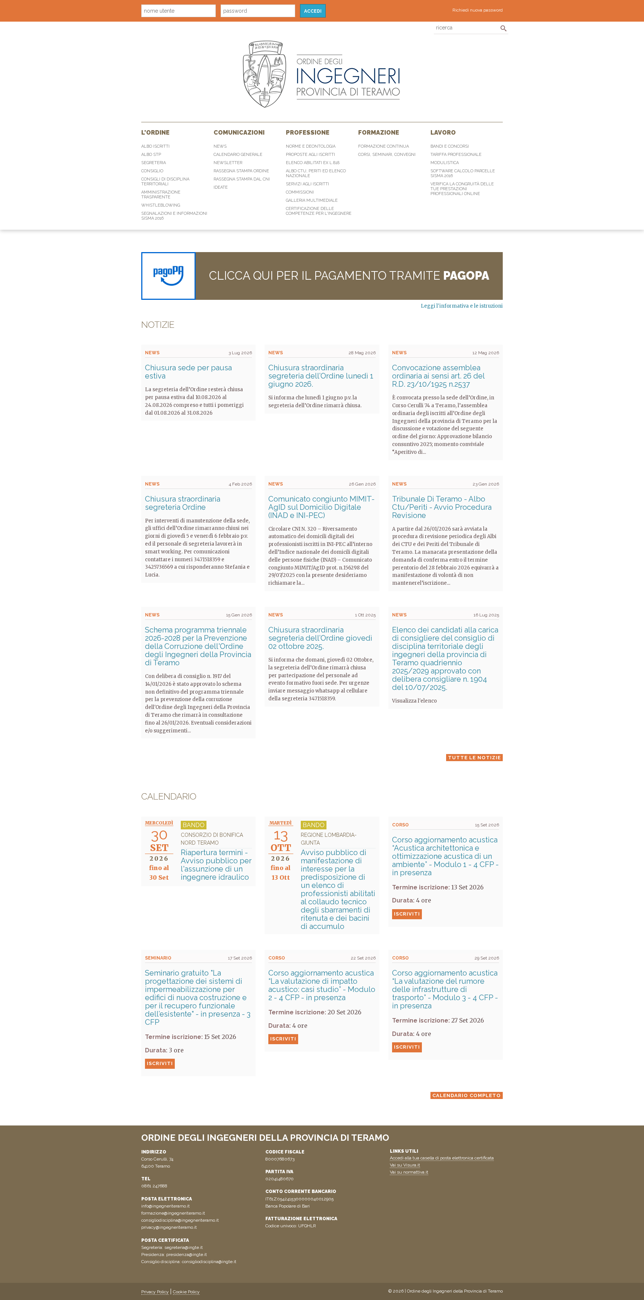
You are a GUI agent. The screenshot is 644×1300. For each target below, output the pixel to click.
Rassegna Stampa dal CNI (242, 179)
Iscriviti (407, 914)
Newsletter (228, 162)
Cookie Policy (186, 1291)
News (220, 146)
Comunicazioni (239, 132)
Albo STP (151, 154)
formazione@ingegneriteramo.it (173, 1213)
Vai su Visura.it (405, 1165)
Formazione (378, 132)
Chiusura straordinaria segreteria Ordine (182, 503)
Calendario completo (466, 1095)
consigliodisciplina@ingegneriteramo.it (180, 1220)
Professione (307, 132)
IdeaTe (221, 187)
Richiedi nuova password (477, 10)
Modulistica (444, 162)
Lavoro (443, 132)
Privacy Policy (155, 1291)
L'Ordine (155, 132)
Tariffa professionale (456, 154)
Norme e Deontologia (310, 146)
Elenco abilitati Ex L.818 (313, 162)
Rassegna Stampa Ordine (241, 171)
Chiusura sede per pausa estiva (188, 371)
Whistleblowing (160, 205)
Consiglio (152, 171)
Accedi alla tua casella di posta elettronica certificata (442, 1158)
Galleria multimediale (312, 200)
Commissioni (300, 192)
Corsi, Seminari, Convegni (387, 154)
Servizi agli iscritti (307, 184)
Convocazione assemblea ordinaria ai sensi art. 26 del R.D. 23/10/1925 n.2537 (438, 376)
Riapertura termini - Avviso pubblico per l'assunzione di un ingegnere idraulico (216, 857)
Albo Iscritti (155, 146)
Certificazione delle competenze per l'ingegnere (318, 211)
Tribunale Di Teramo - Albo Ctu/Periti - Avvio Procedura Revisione (442, 507)
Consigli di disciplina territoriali (165, 181)
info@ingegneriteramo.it (165, 1206)
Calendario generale (238, 154)
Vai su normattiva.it (409, 1172)
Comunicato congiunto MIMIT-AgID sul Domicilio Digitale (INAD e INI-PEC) (321, 507)
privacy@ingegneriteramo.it (169, 1227)
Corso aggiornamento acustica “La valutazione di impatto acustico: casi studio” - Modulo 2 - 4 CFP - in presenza (321, 985)
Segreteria (153, 162)
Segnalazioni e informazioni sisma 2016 (174, 216)
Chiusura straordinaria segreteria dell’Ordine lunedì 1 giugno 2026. (320, 376)
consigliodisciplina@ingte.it (209, 1261)
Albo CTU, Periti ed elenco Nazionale (316, 173)
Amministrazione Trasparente (160, 195)
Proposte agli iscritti (310, 154)
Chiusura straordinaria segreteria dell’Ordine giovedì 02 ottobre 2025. (320, 638)
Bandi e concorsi (449, 146)
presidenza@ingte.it (186, 1254)
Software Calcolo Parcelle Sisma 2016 (462, 173)
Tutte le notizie (474, 757)
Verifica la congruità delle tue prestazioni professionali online (462, 189)
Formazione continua (383, 146)
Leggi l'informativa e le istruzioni (462, 306)
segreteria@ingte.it (183, 1247)
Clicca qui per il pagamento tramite (349, 275)
